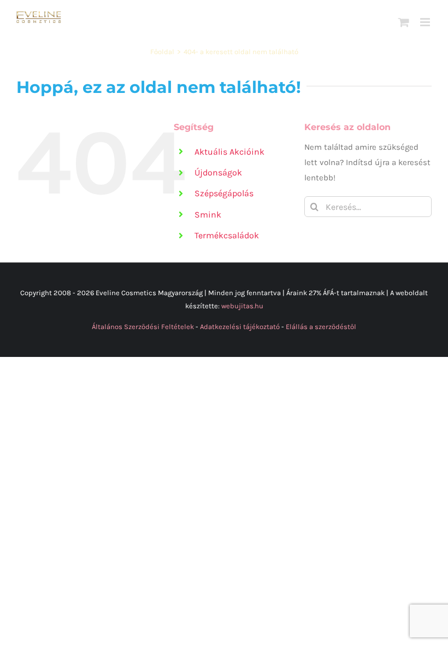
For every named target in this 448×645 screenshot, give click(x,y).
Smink (207, 214)
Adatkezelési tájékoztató (240, 326)
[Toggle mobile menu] (426, 22)
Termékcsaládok (226, 235)
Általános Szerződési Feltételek (143, 326)
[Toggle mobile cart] (403, 22)
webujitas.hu (242, 306)
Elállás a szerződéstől (321, 326)
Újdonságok (218, 172)
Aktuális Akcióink (229, 151)
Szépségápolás (224, 193)
